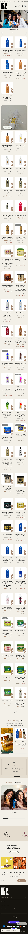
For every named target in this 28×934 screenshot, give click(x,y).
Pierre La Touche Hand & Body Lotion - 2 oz (7, 215)
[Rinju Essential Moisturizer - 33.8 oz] (7, 599)
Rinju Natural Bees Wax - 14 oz (20, 513)
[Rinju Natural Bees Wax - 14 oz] (21, 504)
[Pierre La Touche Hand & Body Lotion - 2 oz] (7, 206)
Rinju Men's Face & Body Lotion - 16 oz (20, 460)
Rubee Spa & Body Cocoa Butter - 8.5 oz (7, 438)
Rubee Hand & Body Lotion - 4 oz (20, 51)
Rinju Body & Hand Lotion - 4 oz (7, 169)
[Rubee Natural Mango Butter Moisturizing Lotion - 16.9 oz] (21, 405)
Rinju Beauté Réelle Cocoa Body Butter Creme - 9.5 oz (7, 287)
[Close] (18, 931)
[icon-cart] (19, 6)
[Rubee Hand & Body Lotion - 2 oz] (7, 64)
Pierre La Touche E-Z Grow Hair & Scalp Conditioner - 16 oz (20, 490)
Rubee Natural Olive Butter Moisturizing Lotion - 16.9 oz (7, 414)
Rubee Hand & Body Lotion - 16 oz (7, 51)
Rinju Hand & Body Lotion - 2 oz (20, 169)
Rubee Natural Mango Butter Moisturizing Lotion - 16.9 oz (20, 414)
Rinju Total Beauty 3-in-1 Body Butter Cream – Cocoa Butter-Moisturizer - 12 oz (7, 262)
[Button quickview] (12, 44)
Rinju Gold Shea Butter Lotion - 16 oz (7, 238)
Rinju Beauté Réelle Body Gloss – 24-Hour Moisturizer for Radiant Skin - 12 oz (20, 340)
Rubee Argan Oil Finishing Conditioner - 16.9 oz (7, 559)
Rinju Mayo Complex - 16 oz (7, 656)
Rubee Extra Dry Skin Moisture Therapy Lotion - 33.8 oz (20, 583)
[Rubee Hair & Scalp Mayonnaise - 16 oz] (21, 647)
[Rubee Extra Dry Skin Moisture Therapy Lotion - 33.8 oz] (21, 573)
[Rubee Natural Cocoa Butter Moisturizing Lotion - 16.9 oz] (21, 355)
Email (3, 912)
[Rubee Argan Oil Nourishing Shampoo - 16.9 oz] (21, 550)
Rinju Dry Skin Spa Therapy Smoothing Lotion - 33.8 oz (20, 609)
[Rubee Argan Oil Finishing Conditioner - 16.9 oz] (7, 550)
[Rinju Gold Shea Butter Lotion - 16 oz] (7, 229)
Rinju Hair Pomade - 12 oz (7, 513)
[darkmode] (22, 6)
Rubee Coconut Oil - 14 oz (20, 631)
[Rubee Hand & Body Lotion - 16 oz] (7, 42)
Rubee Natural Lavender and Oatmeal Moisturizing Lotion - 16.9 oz (7, 389)
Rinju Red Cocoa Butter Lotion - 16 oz (20, 214)
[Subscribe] (25, 912)
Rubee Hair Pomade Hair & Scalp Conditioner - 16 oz (20, 679)
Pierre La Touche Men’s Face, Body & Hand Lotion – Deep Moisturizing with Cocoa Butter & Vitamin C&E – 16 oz (7, 463)
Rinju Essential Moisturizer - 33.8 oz (7, 608)
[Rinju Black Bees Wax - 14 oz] (7, 526)
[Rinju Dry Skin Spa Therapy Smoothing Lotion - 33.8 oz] (21, 599)
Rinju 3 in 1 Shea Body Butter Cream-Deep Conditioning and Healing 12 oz (7, 632)
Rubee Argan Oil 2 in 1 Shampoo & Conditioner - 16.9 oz (20, 536)
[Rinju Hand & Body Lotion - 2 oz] (21, 161)
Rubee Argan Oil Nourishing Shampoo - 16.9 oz (20, 559)
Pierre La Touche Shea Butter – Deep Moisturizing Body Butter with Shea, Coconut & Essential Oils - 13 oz (20, 289)
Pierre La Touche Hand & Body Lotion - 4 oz (20, 192)
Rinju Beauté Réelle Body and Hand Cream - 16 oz (21, 74)
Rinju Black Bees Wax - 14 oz (7, 535)
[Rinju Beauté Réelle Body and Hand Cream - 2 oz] (7, 137)
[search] (16, 6)
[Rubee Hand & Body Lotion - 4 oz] (21, 42)
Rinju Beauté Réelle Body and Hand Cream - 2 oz (7, 147)
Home (10, 29)
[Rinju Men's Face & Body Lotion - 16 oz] (21, 451)
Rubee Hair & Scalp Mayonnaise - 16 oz (20, 656)
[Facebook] (12, 917)
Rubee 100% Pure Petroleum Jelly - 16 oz (21, 436)
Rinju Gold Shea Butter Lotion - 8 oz (21, 238)
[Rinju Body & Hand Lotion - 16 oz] (21, 137)
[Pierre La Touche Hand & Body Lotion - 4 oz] (21, 183)
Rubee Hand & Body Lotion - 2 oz (7, 73)
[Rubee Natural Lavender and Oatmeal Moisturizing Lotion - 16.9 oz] (7, 379)
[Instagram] (15, 917)
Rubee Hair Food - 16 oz (7, 678)
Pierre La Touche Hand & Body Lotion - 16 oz (7, 192)
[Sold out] (25, 233)
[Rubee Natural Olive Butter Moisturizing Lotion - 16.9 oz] (7, 405)
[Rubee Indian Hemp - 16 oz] (7, 693)
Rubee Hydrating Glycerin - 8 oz (20, 313)
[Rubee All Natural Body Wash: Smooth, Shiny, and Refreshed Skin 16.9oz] (7, 573)
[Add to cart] (12, 47)
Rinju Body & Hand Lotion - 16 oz (20, 146)
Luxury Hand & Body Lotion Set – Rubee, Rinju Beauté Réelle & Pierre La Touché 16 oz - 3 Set (20, 744)
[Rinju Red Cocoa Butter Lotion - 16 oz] (21, 206)
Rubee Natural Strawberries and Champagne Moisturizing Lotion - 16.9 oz (20, 389)
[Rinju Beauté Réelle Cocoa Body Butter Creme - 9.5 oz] (7, 277)
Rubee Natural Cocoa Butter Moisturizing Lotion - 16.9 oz (20, 365)
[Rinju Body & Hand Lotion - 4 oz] (7, 161)
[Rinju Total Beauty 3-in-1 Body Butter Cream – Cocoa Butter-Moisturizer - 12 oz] (7, 251)
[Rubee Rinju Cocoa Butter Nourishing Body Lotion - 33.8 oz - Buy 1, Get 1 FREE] (21, 693)
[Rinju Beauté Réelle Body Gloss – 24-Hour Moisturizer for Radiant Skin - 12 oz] (21, 331)
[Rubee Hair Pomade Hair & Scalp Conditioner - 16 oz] (21, 669)
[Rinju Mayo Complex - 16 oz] (7, 647)
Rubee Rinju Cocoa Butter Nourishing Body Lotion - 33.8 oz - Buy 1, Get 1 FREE (20, 702)
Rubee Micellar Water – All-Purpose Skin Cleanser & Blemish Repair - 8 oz (7, 315)
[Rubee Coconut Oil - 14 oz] (21, 623)
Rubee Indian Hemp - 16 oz (7, 701)
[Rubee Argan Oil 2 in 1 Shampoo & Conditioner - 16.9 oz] (21, 526)
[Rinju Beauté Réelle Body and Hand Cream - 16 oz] (21, 64)
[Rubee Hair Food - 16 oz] (7, 669)
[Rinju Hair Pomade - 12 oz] (7, 504)
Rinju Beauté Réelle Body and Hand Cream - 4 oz (7, 97)
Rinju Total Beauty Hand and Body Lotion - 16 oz (7, 340)
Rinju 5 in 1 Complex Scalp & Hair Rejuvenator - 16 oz (20, 261)
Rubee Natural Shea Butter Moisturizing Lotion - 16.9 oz (7, 365)
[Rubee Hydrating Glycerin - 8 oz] (21, 305)
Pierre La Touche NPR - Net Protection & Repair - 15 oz (7, 488)
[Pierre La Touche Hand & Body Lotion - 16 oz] (7, 183)
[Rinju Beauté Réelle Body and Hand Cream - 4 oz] (7, 88)
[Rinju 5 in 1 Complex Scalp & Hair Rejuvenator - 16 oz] (21, 251)
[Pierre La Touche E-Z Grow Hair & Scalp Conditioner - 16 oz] (21, 480)
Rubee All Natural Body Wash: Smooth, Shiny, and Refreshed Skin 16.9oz (7, 584)
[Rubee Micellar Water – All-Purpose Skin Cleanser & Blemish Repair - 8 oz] (7, 305)
